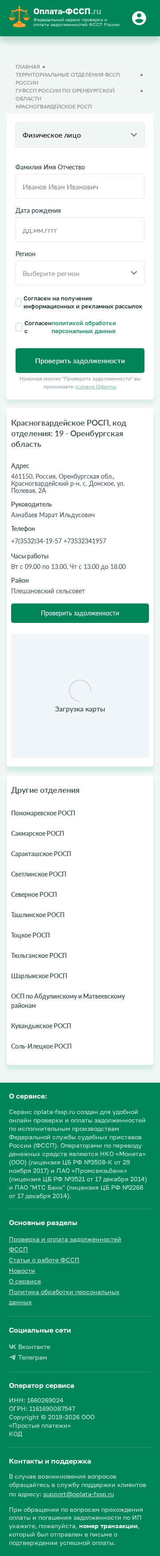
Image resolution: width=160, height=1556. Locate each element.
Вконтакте (34, 1346)
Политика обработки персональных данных (64, 1297)
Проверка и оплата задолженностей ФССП (65, 1244)
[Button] (140, 18)
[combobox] (80, 135)
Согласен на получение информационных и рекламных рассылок (83, 302)
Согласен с (70, 327)
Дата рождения (38, 210)
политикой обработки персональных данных (84, 327)
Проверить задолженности (80, 613)
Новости (22, 1270)
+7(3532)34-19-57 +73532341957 (58, 541)
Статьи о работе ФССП (44, 1260)
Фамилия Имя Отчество (50, 167)
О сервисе (25, 1281)
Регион (26, 254)
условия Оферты (95, 386)
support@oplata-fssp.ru (78, 1494)
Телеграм (32, 1357)
